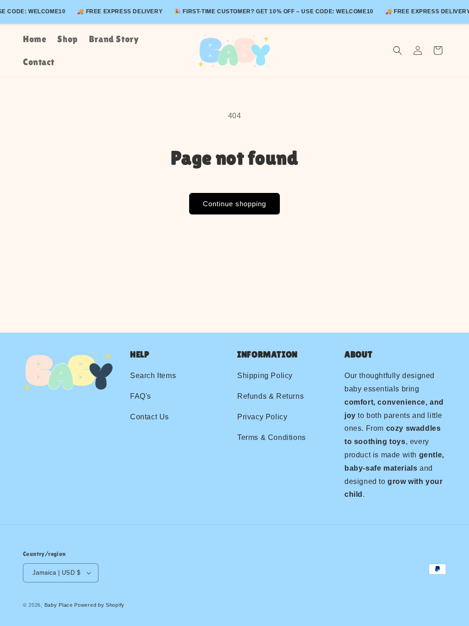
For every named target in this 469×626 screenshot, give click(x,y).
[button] (397, 50)
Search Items (153, 375)
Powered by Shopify (99, 605)
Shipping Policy (265, 375)
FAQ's (140, 396)
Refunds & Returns (270, 396)
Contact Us (149, 417)
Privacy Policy (262, 417)
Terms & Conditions (271, 437)
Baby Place (58, 605)
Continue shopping (234, 204)
